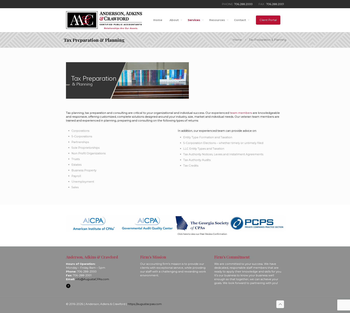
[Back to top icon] (280, 304)
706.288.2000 (243, 4)
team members (241, 113)
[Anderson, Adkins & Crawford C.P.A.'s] (104, 20)
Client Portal (268, 20)
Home (237, 39)
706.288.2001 (275, 4)
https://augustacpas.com (145, 304)
